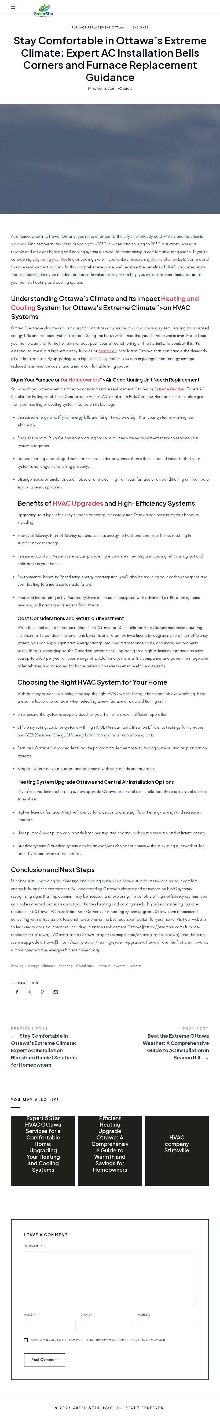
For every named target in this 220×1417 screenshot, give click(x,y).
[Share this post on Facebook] (17, 992)
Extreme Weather (170, 389)
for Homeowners (80, 379)
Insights (141, 27)
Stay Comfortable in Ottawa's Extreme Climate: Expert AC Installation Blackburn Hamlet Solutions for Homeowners (60, 1047)
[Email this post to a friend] (55, 992)
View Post (43, 1180)
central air (107, 350)
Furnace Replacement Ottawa (98, 27)
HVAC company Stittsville (176, 1143)
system (120, 966)
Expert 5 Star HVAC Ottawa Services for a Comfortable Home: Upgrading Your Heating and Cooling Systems (43, 1143)
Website (144, 1315)
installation (86, 966)
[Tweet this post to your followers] (30, 992)
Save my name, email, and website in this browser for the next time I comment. (99, 1340)
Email (87, 1315)
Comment (33, 1246)
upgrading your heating (53, 259)
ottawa (105, 966)
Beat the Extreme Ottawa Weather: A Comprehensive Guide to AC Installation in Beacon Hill (159, 1044)
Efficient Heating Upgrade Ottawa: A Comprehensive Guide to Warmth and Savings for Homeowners (110, 1143)
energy (33, 966)
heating (67, 966)
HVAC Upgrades (78, 503)
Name (30, 1315)
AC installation (164, 259)
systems (135, 966)
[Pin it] (42, 992)
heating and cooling (139, 328)
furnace (50, 966)
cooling (18, 966)
